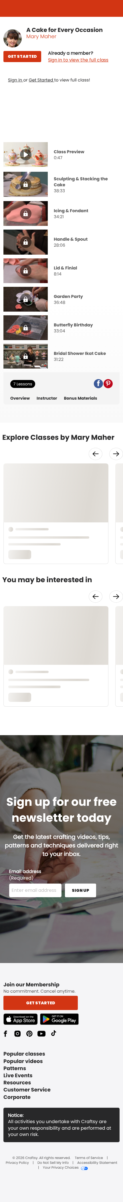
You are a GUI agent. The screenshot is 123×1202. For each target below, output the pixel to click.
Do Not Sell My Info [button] (53, 1163)
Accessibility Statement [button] (97, 1163)
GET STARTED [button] (22, 56)
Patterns (14, 1068)
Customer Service (27, 1089)
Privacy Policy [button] (17, 1163)
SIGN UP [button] (80, 890)
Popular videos (23, 1061)
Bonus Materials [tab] (80, 398)
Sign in (15, 80)
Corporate (17, 1097)
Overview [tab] (20, 398)
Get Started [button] (40, 1003)
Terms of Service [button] (89, 1158)
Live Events (18, 1075)
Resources (17, 1082)
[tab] (61, 155)
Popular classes (24, 1054)
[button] (78, 57)
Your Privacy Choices (61, 1168)
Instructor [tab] (47, 398)
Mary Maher (41, 36)
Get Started (41, 80)
